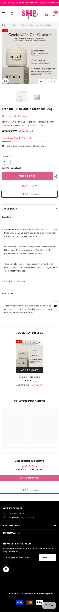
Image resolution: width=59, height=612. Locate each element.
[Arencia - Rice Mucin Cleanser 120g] (29, 353)
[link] (15, 447)
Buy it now (29, 185)
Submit (47, 557)
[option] (29, 56)
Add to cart (27, 176)
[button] (48, 81)
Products (14, 25)
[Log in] (46, 14)
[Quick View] (40, 342)
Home (4, 25)
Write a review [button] (29, 477)
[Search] (12, 14)
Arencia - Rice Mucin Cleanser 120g (29, 379)
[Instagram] (6, 569)
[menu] (3, 14)
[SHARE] (55, 176)
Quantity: (6, 156)
